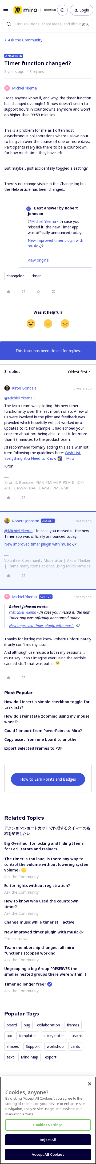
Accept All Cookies (48, 1154)
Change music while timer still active (39, 922)
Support (33, 1046)
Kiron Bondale (24, 388)
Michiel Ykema (24, 88)
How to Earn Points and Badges (48, 779)
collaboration (48, 1024)
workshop (55, 1046)
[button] (6, 11)
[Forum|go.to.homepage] (31, 10)
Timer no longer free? (25, 984)
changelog (16, 275)
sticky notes (54, 1035)
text (10, 1057)
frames (73, 1024)
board (12, 1024)
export (51, 1057)
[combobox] (48, 24)
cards (75, 1046)
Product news (16, 938)
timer (36, 275)
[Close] (89, 1084)
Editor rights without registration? (37, 885)
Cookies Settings (48, 1124)
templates (28, 1035)
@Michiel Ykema (42, 221)
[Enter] (9, 24)
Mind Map (29, 1057)
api (9, 1035)
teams (77, 1035)
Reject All (48, 1139)
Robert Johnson (25, 520)
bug (27, 1024)
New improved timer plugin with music (37, 544)
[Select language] (62, 10)
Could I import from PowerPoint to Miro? (43, 730)
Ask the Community (25, 39)
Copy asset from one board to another (41, 739)
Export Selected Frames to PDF (33, 748)
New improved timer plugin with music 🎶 (44, 932)
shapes (13, 1046)
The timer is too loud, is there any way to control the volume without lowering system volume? (47, 864)
